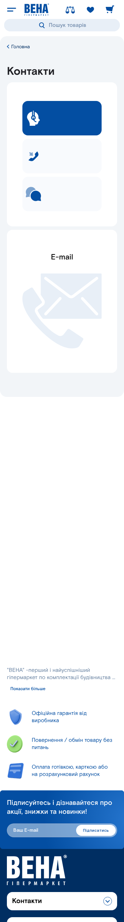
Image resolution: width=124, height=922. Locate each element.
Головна (20, 47)
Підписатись (96, 830)
